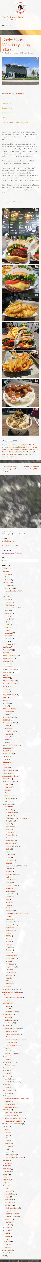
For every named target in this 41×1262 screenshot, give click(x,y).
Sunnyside (9, 978)
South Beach (10, 1051)
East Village (9, 863)
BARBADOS (7, 1166)
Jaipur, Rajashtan (11, 1211)
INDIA (5, 1185)
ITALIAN (6, 703)
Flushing (8, 950)
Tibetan (5, 765)
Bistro (7, 689)
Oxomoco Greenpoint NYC (10, 989)
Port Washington (10, 798)
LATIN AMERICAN (9, 709)
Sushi (7, 625)
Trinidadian (8, 667)
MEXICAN (6, 720)
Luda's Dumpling (7, 773)
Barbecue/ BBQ (8, 650)
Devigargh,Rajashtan (12, 1208)
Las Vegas (8, 1087)
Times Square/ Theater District (16, 913)
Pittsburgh (8, 1093)
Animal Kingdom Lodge (13, 1034)
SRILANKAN (9, 639)
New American (9, 588)
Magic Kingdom (11, 1042)
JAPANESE (8, 613)
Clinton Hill (9, 855)
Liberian (7, 577)
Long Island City (11, 967)
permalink (14, 457)
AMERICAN (7, 582)
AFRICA (5, 1127)
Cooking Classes (8, 1253)
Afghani (7, 726)
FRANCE (6, 1174)
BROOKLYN (8, 807)
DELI (4, 675)
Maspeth (9, 970)
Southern (8, 594)
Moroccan (8, 580)
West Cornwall (9, 1023)
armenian (8, 728)
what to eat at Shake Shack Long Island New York (19, 454)
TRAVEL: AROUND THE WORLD (12, 1124)
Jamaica (8, 961)
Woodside (9, 984)
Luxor (8, 1141)
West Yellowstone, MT (12, 1082)
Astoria (8, 939)
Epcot (8, 1037)
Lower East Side (11, 885)
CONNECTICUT (8, 1014)
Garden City (19, 445)
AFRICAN (6, 571)
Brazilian (6, 653)
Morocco (7, 1143)
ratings (25, 449)
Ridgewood (9, 975)
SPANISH (6, 756)
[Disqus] (20, 502)
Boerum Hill (9, 810)
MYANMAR (7, 1230)
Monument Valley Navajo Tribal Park (16, 1099)
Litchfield (8, 1017)
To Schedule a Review (8, 541)
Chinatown (9, 852)
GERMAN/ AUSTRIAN (10, 695)
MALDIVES (6, 1228)
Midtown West (10, 894)
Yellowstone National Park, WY (15, 1118)
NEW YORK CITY (8, 804)
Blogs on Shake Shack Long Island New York (19, 447)
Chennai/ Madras (10, 1194)
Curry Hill (9, 857)
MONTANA (7, 1076)
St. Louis (7, 1073)
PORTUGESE (7, 748)
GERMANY (6, 1180)
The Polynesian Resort (13, 1045)
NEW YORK (5, 779)
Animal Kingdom (11, 1031)
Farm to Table (9, 585)
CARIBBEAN (7, 661)
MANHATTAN (9, 843)
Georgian (6, 692)
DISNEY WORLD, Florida (12, 1028)
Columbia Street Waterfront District (17, 818)
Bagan (6, 1233)
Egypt (6, 1129)
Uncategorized (6, 1250)
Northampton (9, 1065)
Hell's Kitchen (10, 880)
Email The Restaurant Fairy (10, 546)
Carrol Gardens (11, 812)
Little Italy (9, 883)
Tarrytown (6, 986)
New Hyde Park (10, 796)
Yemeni (7, 742)
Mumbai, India (9, 1199)
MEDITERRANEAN (9, 717)
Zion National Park (10, 1104)
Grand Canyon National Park (13, 998)
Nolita (8, 902)
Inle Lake (7, 1236)
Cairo (7, 1135)
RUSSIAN (6, 751)
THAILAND (7, 1242)
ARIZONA (6, 995)
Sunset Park (10, 838)
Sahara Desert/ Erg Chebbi (14, 1157)
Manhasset (8, 793)
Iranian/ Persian (10, 731)
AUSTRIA (6, 1160)
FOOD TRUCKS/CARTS (10, 683)
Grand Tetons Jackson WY (13, 1113)
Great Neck (8, 787)
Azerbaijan (6, 647)
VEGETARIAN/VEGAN (10, 770)
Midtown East (10, 891)
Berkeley (7, 1006)
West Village (10, 927)
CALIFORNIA (7, 1003)
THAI (6, 641)
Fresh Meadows (11, 955)
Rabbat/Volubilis (11, 1155)
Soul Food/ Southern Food (13, 591)
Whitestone (9, 981)
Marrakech (9, 1152)
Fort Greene (10, 826)
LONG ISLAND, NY (29, 445)
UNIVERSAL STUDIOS (12, 1054)
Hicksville (8, 790)
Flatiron (8, 869)
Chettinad (9, 1222)
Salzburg (7, 1163)
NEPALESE (8, 636)
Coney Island (10, 821)
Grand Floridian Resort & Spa (15, 1040)
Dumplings (9, 605)
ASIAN (5, 596)
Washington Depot (11, 1020)
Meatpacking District (12, 888)
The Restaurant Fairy (12, 17)
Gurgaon (7, 1197)
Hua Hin (7, 1247)
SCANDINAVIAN (8, 754)
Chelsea (8, 849)
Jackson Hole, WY (10, 1115)
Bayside (8, 941)
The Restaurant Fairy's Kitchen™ (12, 553)
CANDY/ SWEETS (8, 658)
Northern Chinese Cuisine (14, 608)
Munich (7, 1183)
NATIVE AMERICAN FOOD (11, 745)
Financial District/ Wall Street (15, 866)
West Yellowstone (10, 1079)
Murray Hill (9, 897)
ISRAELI (5, 700)
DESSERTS (6, 678)
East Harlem (10, 860)
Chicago (7, 1059)
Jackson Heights (11, 958)
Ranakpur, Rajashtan (12, 1214)
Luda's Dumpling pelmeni (10, 776)
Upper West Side (11, 925)
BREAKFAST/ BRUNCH (10, 655)
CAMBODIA (7, 1169)
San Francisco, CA (10, 1012)
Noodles (8, 619)
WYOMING (6, 1110)
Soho (7, 908)
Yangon (7, 1239)
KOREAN (7, 627)
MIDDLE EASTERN (9, 723)
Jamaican (7, 664)
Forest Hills (9, 953)
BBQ (7, 630)
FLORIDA (6, 1026)
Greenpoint (9, 829)
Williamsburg (10, 841)
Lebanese (8, 734)
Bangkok (7, 1244)
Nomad (8, 905)
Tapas (6, 759)
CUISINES (5, 568)
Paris (6, 1177)
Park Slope (9, 832)
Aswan (8, 1132)
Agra (6, 1188)
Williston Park (9, 801)
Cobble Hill (9, 815)
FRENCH (6, 686)
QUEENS (7, 936)
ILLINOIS (6, 1056)
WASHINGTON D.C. (9, 1107)
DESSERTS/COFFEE (9, 681)
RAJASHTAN (9, 1205)
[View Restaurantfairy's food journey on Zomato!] (13, 534)
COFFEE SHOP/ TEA (9, 669)
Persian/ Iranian (10, 737)
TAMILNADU (9, 1219)
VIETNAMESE (9, 644)
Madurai (8, 1225)
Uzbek (4, 1256)
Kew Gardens (10, 964)
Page (6, 1000)
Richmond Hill (10, 972)
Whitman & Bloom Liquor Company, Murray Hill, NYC (11, 468)
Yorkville (9, 933)
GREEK (5, 697)
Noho (7, 899)
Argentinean (9, 711)
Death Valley (9, 1009)
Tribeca (8, 916)
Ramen (8, 622)
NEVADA (6, 1085)
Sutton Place (10, 911)
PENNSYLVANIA (8, 1090)
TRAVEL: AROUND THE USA (11, 992)
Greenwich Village (11, 874)
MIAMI (7, 1048)
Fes (7, 1149)
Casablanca (9, 1146)
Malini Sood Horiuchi (26, 53)
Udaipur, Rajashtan (12, 1216)
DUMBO (8, 824)
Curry (8, 616)
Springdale (8, 1101)
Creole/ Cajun (7, 672)
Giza (7, 1138)
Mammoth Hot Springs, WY (14, 1121)
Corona (8, 944)
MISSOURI (6, 1070)
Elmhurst (9, 947)
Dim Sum (8, 602)
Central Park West (12, 846)
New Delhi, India (10, 1202)
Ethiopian (8, 574)
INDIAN (7, 611)
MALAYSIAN (9, 633)
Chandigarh (8, 1191)
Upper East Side (11, 922)
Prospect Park (10, 835)
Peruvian (7, 714)
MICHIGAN (7, 1068)
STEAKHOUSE (7, 762)
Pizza (6, 706)
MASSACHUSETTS (9, 1062)
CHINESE (8, 599)
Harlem (8, 877)
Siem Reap (8, 1171)
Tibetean (6, 768)
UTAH (5, 1096)
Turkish (7, 740)
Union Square (10, 919)
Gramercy (9, 871)
